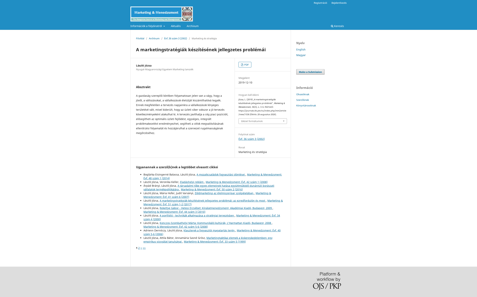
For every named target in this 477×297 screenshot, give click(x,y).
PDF (246, 64)
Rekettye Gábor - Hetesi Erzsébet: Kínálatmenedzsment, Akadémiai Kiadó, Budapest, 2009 (216, 208)
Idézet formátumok (252, 121)
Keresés (338, 26)
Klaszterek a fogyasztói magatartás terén (209, 230)
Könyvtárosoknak (306, 105)
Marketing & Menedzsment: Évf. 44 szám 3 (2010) (174, 212)
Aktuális (176, 26)
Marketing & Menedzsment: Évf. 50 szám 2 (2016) (212, 189)
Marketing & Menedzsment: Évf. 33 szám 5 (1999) (215, 241)
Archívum (193, 26)
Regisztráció (320, 2)
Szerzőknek (302, 100)
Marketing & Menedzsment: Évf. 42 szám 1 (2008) (237, 182)
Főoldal (140, 38)
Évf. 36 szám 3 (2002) (175, 38)
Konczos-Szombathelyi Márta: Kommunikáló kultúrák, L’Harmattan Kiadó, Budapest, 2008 (216, 223)
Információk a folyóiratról (146, 26)
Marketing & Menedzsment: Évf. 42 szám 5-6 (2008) (175, 226)
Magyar (301, 55)
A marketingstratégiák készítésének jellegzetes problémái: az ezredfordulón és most (213, 200)
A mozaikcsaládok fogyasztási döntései (221, 174)
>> (144, 248)
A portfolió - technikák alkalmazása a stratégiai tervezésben (197, 215)
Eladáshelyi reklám (192, 182)
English (301, 49)
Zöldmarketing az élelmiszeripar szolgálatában (224, 193)
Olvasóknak (302, 94)
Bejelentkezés (339, 2)
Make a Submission (310, 72)
